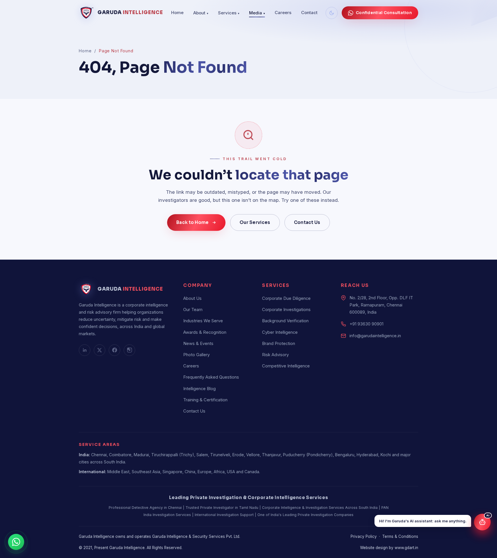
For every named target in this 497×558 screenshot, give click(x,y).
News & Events (198, 343)
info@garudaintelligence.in (375, 335)
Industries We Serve (203, 320)
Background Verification (285, 320)
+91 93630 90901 (366, 324)
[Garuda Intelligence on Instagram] (129, 350)
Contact (309, 12)
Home (177, 12)
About (200, 13)
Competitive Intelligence (286, 366)
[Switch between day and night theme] (332, 13)
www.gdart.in (406, 547)
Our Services (255, 222)
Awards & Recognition (204, 332)
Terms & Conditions (400, 536)
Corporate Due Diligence (286, 298)
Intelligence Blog (199, 388)
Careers (283, 12)
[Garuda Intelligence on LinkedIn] (84, 350)
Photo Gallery (196, 354)
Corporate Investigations (286, 309)
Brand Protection (278, 343)
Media (257, 13)
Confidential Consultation (384, 12)
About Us (192, 298)
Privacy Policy (364, 536)
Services (228, 13)
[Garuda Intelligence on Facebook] (114, 350)
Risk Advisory (275, 354)
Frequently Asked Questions (211, 377)
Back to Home (192, 222)
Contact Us (307, 222)
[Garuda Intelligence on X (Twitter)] (99, 350)
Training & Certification (205, 399)
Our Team (192, 309)
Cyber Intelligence (280, 332)
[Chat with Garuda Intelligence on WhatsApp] (17, 542)
